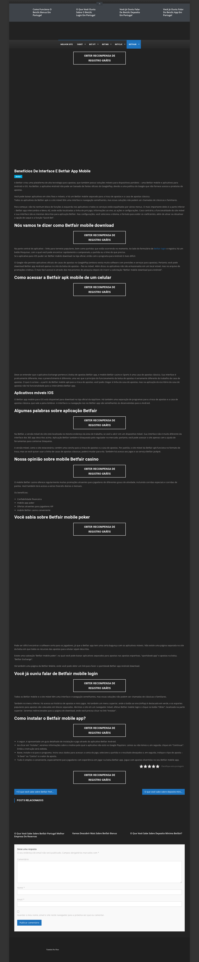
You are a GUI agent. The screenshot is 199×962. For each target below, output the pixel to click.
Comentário (23, 859)
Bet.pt (92, 44)
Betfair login (160, 248)
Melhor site (66, 44)
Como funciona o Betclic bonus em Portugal (42, 12)
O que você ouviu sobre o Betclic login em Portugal (86, 12)
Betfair (133, 44)
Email (20, 899)
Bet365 (105, 44)
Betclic (118, 44)
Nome (21, 887)
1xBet (80, 44)
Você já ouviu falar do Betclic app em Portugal (173, 12)
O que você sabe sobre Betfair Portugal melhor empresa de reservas (37, 791)
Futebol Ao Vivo (52, 949)
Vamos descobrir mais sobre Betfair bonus (94, 833)
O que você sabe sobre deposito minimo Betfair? (165, 791)
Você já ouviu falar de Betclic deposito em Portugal (130, 12)
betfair (18, 176)
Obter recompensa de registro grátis (99, 58)
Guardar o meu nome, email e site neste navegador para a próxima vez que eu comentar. (60, 915)
